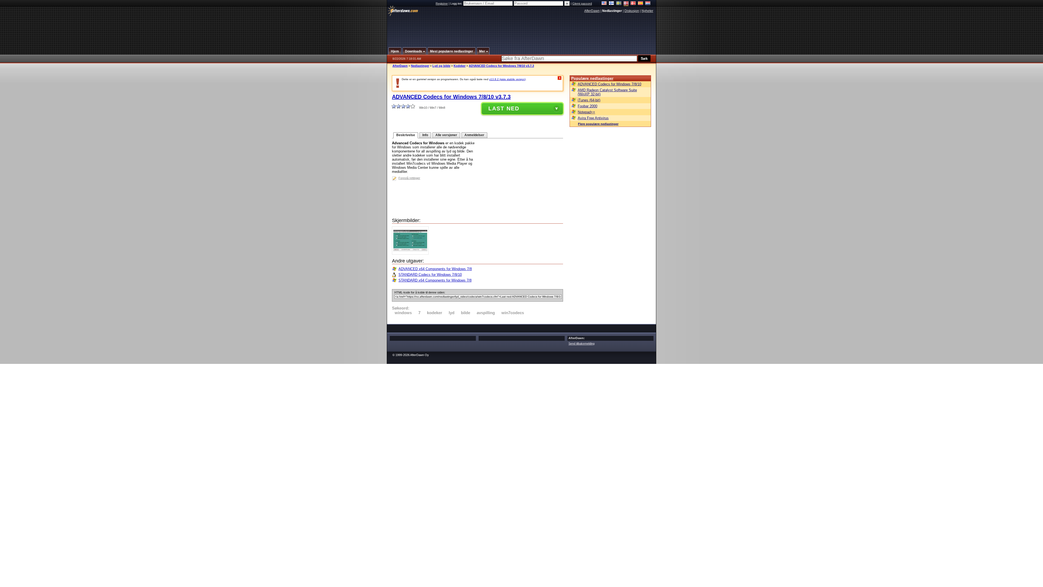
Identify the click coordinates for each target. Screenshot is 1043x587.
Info (425, 135)
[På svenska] (618, 3)
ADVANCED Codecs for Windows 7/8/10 (609, 84)
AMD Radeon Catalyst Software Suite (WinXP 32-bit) (607, 92)
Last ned (503, 108)
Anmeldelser (474, 135)
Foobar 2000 (587, 106)
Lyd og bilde (441, 65)
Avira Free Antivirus (593, 118)
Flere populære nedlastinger (598, 124)
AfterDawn (592, 11)
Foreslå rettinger (409, 178)
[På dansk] (633, 3)
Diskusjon (631, 11)
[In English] (604, 3)
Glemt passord (582, 3)
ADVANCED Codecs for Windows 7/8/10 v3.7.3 (501, 65)
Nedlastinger (420, 65)
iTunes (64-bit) (589, 100)
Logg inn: (456, 3)
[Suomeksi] (611, 3)
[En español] (640, 3)
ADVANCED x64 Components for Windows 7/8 (435, 269)
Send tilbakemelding (581, 343)
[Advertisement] (522, 28)
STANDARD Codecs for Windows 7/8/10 (430, 275)
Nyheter (647, 11)
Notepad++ (586, 112)
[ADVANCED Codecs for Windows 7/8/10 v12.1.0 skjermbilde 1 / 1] (411, 253)
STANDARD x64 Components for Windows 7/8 (435, 280)
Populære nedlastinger (592, 78)
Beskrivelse (405, 135)
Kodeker (460, 65)
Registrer (442, 3)
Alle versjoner (446, 135)
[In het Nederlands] (648, 3)
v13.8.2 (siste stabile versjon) (507, 79)
